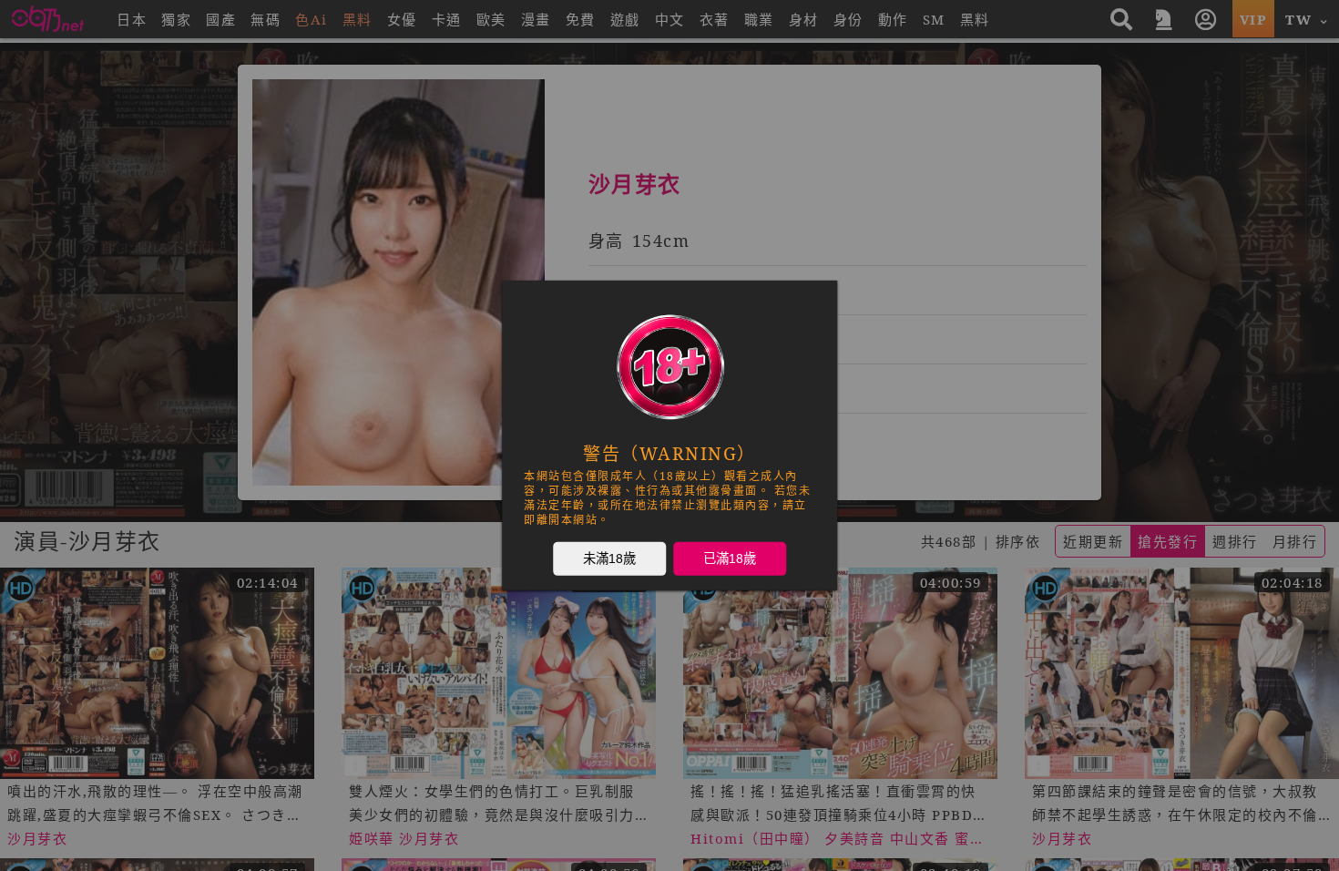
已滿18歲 (729, 558)
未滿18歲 (609, 558)
